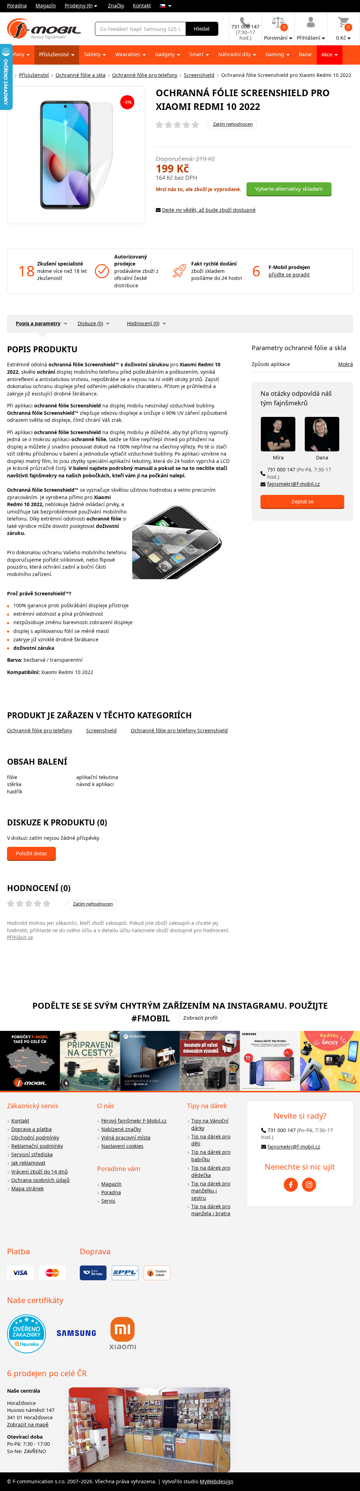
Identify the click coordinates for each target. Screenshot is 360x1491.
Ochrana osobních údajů (40, 1180)
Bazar (305, 54)
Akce (327, 54)
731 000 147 (299, 473)
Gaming (275, 54)
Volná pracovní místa (125, 1137)
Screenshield (199, 75)
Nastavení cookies (122, 1146)
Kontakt (142, 5)
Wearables (128, 54)
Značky (116, 5)
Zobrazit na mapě (28, 1424)
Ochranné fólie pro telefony (144, 75)
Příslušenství (54, 54)
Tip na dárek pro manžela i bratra (210, 1210)
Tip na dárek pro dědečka (210, 1171)
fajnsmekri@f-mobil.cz (293, 483)
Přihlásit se (20, 937)
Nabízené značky (121, 1129)
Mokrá (345, 364)
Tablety (93, 54)
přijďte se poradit (289, 274)
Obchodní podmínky (35, 1137)
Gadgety (165, 54)
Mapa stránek (27, 1188)
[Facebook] (291, 1185)
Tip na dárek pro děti (210, 1140)
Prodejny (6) (78, 5)
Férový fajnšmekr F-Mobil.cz (134, 1120)
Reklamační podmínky (37, 1146)
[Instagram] (309, 1185)
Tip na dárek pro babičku (210, 1156)
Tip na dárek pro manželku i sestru (210, 1190)
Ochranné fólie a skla (80, 75)
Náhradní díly (235, 54)
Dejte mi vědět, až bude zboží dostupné (209, 210)
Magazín (46, 5)
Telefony (15, 54)
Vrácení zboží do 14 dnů (39, 1171)
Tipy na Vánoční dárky (210, 1124)
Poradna (17, 5)
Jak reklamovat (28, 1162)
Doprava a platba (31, 1129)
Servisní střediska (32, 1154)
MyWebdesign (216, 1481)
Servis (108, 1200)
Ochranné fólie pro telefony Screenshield (179, 730)
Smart (197, 54)
